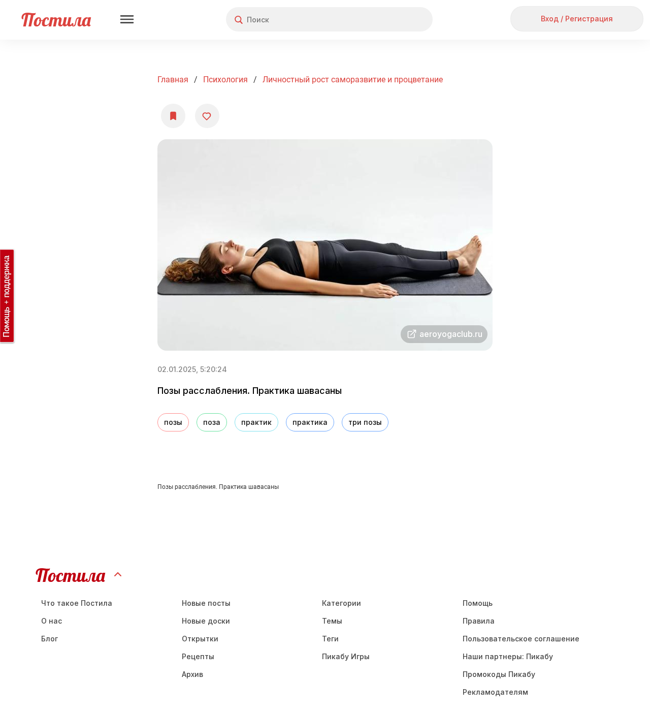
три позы (365, 422)
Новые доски (206, 620)
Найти (386, 19)
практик (256, 422)
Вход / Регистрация (577, 18)
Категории (341, 603)
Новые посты (206, 603)
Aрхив (192, 674)
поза (211, 422)
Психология (225, 79)
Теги (330, 638)
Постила (56, 19)
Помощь (478, 603)
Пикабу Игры (346, 656)
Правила (479, 620)
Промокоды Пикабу (499, 674)
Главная (172, 79)
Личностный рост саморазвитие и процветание (353, 79)
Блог (49, 638)
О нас (51, 620)
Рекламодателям (495, 692)
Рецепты (198, 656)
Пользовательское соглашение (521, 638)
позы (173, 422)
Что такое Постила (76, 603)
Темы (332, 620)
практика (310, 422)
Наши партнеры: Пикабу (508, 656)
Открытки (200, 638)
